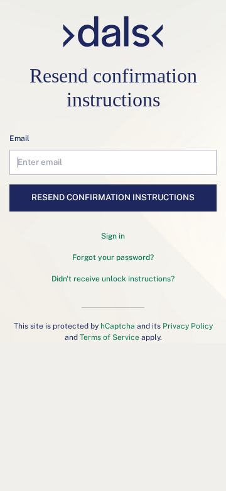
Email (19, 138)
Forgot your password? (113, 257)
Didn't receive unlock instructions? (113, 278)
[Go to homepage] (113, 31)
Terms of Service (109, 337)
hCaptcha (117, 326)
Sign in (113, 236)
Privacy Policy (188, 326)
